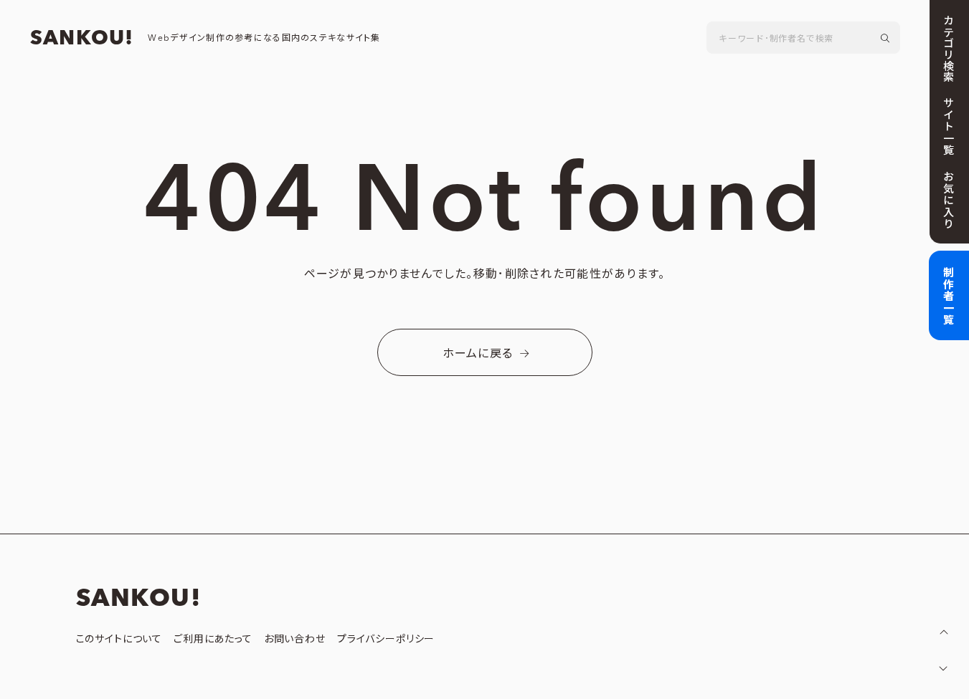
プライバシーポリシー (386, 639)
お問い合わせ (295, 639)
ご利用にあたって (213, 639)
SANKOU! (81, 39)
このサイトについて (119, 639)
